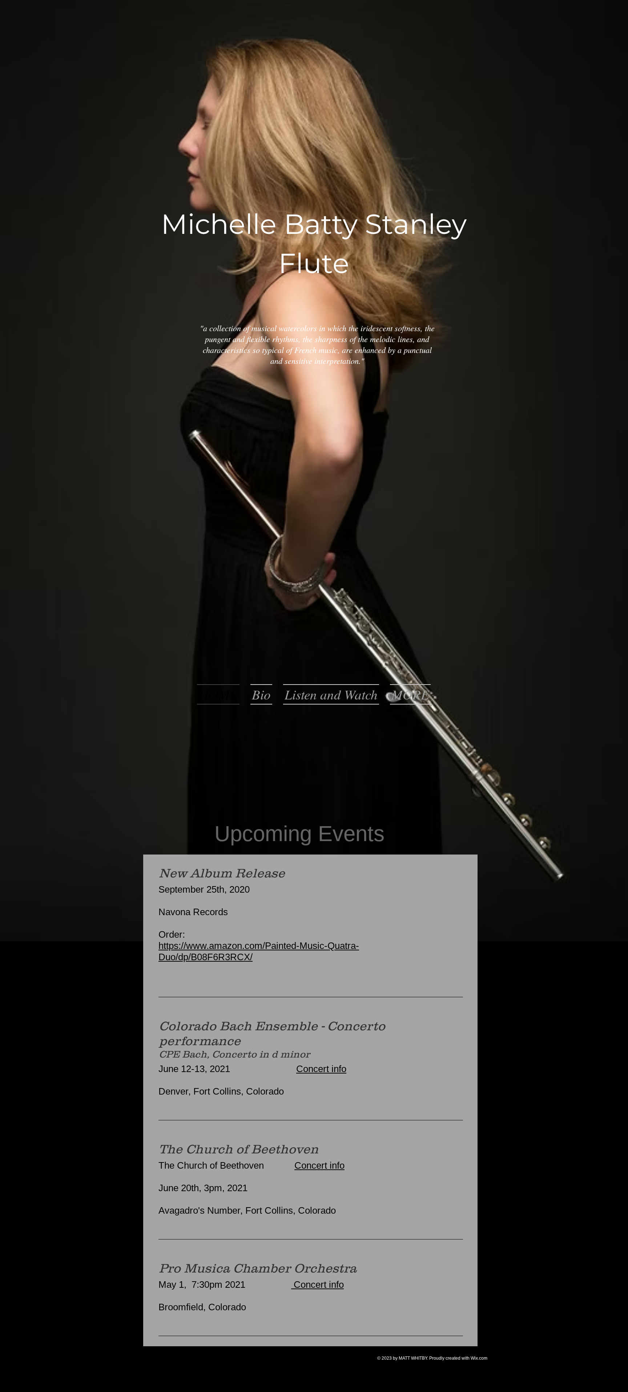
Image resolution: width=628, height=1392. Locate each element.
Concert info (321, 1068)
